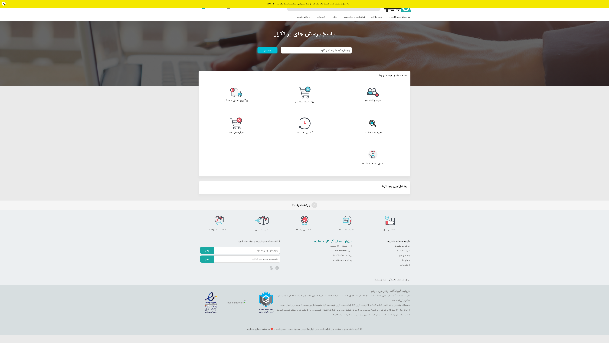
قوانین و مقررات (402, 246)
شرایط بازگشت (403, 251)
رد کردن (4, 4)
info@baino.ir (339, 260)
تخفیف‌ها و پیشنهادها (354, 17)
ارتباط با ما (322, 17)
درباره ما (406, 260)
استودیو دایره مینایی (257, 329)
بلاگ (335, 17)
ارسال (207, 250)
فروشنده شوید (303, 17)
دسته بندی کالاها (399, 17)
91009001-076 (341, 251)
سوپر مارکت (376, 17)
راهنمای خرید (403, 255)
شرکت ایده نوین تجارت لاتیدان (315, 329)
